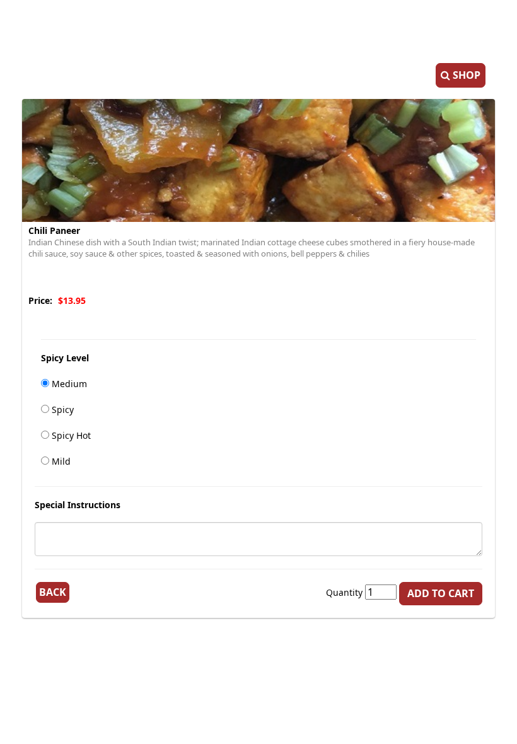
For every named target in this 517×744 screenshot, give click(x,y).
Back (52, 592)
